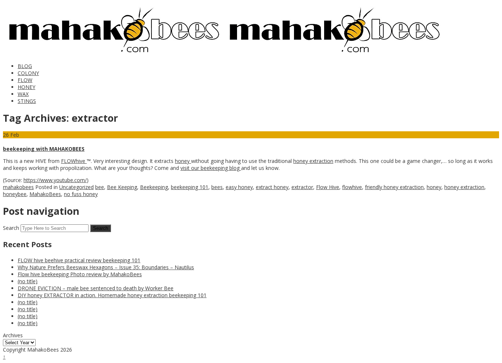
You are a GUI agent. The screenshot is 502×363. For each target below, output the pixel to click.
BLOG (25, 66)
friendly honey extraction (394, 187)
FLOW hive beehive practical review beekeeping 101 (79, 260)
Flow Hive (327, 187)
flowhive (352, 187)
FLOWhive (74, 160)
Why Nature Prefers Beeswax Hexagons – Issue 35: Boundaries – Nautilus (106, 267)
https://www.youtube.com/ (55, 180)
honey (183, 160)
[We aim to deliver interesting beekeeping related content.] (113, 53)
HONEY (26, 86)
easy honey (239, 187)
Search (11, 227)
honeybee (14, 194)
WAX (23, 93)
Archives (13, 335)
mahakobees (18, 187)
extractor (302, 187)
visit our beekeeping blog (210, 167)
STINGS (27, 100)
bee (99, 187)
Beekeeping (154, 187)
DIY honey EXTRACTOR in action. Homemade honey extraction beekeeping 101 (112, 295)
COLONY (28, 73)
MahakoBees (45, 194)
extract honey (272, 187)
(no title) (27, 281)
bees (217, 187)
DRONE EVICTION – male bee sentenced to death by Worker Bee (95, 288)
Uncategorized (76, 187)
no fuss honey (81, 194)
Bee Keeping (122, 187)
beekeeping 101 (189, 187)
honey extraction (313, 160)
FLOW (25, 79)
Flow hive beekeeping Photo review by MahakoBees (80, 274)
